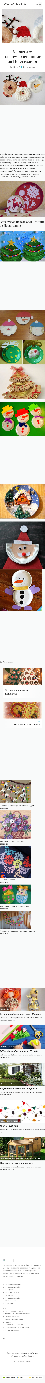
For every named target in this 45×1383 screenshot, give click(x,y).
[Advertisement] (22, 129)
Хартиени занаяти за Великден (14, 906)
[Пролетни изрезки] (15, 862)
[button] (37, 4)
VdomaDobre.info (25, 1361)
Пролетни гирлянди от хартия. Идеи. (17, 805)
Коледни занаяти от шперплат (16, 692)
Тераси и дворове (12, 1316)
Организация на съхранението (17, 1328)
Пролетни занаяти (12, 1293)
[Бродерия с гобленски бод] (15, 825)
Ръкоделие (8, 662)
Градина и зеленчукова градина (17, 1314)
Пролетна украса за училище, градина (17, 931)
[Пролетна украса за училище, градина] (15, 920)
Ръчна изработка (12, 1304)
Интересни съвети (12, 1330)
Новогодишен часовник (26, 724)
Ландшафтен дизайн (13, 1284)
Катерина (30, 67)
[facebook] (3, 1338)
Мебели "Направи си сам (14, 1319)
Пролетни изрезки (8, 880)
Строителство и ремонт (14, 1311)
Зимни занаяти (10, 1301)
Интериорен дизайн (12, 1287)
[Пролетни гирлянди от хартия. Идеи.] (15, 792)
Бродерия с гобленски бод (12, 841)
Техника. (8, 1322)
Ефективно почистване (14, 1325)
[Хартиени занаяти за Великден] (15, 895)
